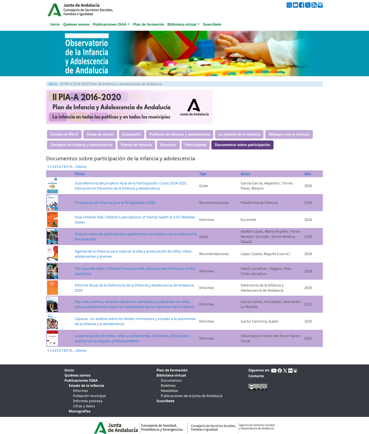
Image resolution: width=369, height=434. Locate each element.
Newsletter (170, 390)
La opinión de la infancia (239, 134)
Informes (80, 390)
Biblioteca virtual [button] (181, 24)
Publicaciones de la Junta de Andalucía (191, 395)
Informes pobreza (87, 401)
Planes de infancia (136, 145)
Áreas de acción (100, 134)
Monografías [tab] (80, 411)
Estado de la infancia (86, 385)
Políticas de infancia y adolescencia (179, 134)
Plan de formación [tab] (148, 24)
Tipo (202, 173)
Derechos (168, 145)
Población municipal (89, 395)
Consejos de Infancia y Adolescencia (81, 145)
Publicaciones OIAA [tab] (81, 380)
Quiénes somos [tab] (76, 24)
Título (80, 173)
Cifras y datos (84, 406)
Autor (245, 173)
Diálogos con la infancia (289, 134)
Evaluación (131, 134)
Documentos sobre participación (242, 145)
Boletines (168, 385)
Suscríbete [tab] (212, 24)
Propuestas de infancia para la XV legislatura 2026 (115, 202)
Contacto (256, 376)
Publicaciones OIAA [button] (110, 24)
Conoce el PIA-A (64, 134)
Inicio (53, 84)
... (74, 166)
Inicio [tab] (55, 24)
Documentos (171, 380)
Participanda (195, 145)
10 (70, 166)
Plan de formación (172, 370)
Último (81, 166)
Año (307, 173)
